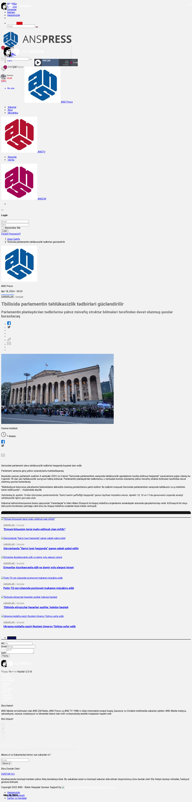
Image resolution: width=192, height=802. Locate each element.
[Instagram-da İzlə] (3, 738)
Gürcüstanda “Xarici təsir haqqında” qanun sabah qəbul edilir (41, 548)
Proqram (7, 697)
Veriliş (10, 159)
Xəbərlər (11, 107)
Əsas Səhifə (13, 239)
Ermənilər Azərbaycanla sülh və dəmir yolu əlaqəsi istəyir (38, 567)
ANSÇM (41, 198)
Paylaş (5, 656)
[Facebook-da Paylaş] (9, 324)
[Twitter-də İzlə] (2, 729)
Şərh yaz (11, 637)
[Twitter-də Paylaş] (8, 327)
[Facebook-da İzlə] (3, 725)
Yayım (6, 674)
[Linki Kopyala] (9, 340)
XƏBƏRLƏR (7, 296)
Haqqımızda (13, 15)
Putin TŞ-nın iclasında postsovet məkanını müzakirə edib (38, 588)
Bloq (10, 110)
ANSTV (41, 151)
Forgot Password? (11, 233)
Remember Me (12, 227)
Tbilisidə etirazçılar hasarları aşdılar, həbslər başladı (35, 607)
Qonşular (19, 297)
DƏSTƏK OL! (8, 774)
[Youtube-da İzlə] (3, 734)
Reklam (11, 12)
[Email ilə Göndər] (9, 344)
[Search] (19, 23)
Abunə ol (6, 763)
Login (4, 231)
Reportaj (11, 157)
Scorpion (112, 787)
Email (4, 646)
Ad (2, 643)
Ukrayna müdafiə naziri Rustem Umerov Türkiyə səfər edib (39, 626)
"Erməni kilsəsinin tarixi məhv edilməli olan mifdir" (34, 529)
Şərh (3, 652)
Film (5, 700)
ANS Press (66, 101)
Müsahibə (12, 112)
